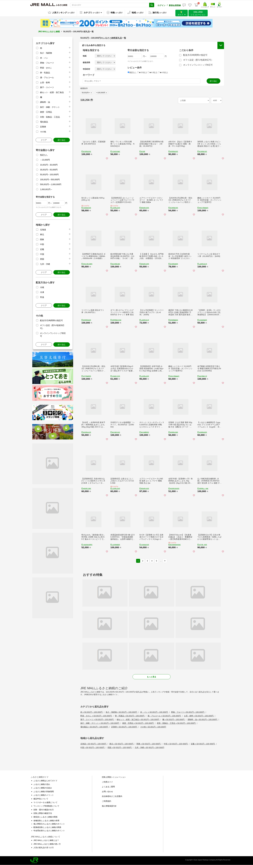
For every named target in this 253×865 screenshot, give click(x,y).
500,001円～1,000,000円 (50, 184)
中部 (42, 244)
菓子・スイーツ (47, 87)
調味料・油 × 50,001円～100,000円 (203, 719)
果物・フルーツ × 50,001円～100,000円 (188, 712)
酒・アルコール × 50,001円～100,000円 (164, 716)
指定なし (44, 155)
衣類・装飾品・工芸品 (50, 117)
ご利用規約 (106, 801)
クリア (44, 140)
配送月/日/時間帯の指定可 (51, 320)
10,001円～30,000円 (49, 165)
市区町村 (86, 69)
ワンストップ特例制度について (46, 806)
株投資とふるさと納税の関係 (45, 817)
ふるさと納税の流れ (41, 784)
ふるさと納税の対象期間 (43, 791)
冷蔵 (42, 287)
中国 (42, 254)
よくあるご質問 (108, 787)
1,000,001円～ (46, 189)
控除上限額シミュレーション (114, 777)
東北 (42, 234)
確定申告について (40, 799)
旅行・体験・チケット (50, 107)
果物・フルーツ (47, 63)
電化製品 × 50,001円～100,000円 (94, 727)
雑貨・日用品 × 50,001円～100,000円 (138, 723)
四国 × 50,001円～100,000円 (120, 747)
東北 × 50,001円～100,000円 (121, 744)
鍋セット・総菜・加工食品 (52, 92)
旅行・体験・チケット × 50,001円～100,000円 (100, 723)
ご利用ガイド (107, 782)
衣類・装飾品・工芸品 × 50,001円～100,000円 (176, 723)
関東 (42, 239)
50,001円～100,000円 (49, 174)
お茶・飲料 (45, 82)
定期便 (43, 127)
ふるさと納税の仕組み (42, 788)
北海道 (43, 229)
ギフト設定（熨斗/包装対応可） (198, 60)
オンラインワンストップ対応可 (198, 65)
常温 (42, 297)
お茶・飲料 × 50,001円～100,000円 (199, 716)
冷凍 (42, 292)
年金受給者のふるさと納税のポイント (49, 831)
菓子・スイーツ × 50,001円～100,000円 (97, 719)
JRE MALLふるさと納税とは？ (46, 840)
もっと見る (151, 677)
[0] (196, 5)
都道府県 (86, 62)
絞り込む (62, 140)
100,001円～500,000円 (50, 179)
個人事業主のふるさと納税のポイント (49, 824)
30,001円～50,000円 (49, 170)
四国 (42, 259)
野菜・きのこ (46, 68)
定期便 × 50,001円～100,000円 (124, 727)
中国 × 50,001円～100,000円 (92, 747)
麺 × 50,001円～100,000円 (173, 719)
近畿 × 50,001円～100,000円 (203, 744)
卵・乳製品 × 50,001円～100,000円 (130, 716)
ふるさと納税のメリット (43, 795)
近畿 (42, 249)
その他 (43, 132)
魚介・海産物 (46, 53)
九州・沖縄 (45, 264)
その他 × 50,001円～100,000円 (153, 727)
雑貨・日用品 (46, 112)
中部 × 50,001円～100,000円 (176, 744)
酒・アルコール (47, 77)
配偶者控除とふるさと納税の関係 (47, 827)
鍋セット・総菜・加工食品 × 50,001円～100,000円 (138, 719)
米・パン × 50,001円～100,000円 (154, 712)
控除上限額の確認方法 (42, 813)
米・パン (44, 58)
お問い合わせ (107, 791)
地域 (84, 56)
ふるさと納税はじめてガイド (45, 781)
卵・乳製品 (45, 73)
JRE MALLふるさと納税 (49, 31)
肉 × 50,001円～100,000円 (91, 712)
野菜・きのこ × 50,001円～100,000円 (96, 716)
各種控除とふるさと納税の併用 (46, 821)
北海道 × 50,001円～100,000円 (93, 744)
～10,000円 (45, 160)
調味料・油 (45, 102)
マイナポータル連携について (45, 802)
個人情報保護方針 (109, 806)
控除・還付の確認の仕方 (43, 810)
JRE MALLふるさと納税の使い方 (47, 844)
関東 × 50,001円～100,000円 (149, 744)
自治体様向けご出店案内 (112, 796)
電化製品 (44, 122)
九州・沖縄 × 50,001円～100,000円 (149, 747)
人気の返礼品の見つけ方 (43, 847)
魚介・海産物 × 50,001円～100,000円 (122, 712)
